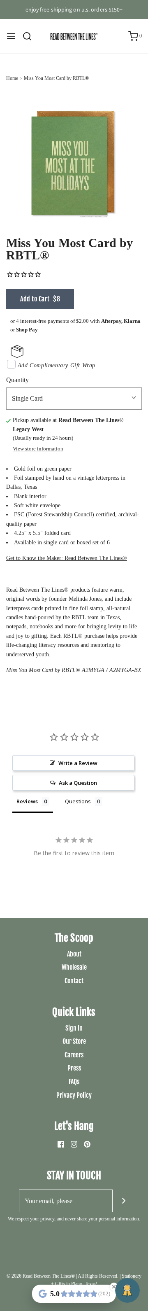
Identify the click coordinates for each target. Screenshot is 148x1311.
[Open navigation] (11, 36)
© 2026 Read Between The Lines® (41, 1276)
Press (74, 1068)
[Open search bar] (30, 36)
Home (12, 78)
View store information (38, 449)
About (74, 954)
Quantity (17, 379)
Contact (74, 981)
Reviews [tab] (27, 801)
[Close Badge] (114, 1287)
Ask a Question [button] (78, 782)
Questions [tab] (78, 801)
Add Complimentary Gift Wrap (56, 365)
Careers (74, 1055)
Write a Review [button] (77, 763)
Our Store (74, 1041)
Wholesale (74, 967)
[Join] (124, 1201)
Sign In (74, 1028)
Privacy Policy (74, 1095)
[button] (74, 163)
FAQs (74, 1082)
